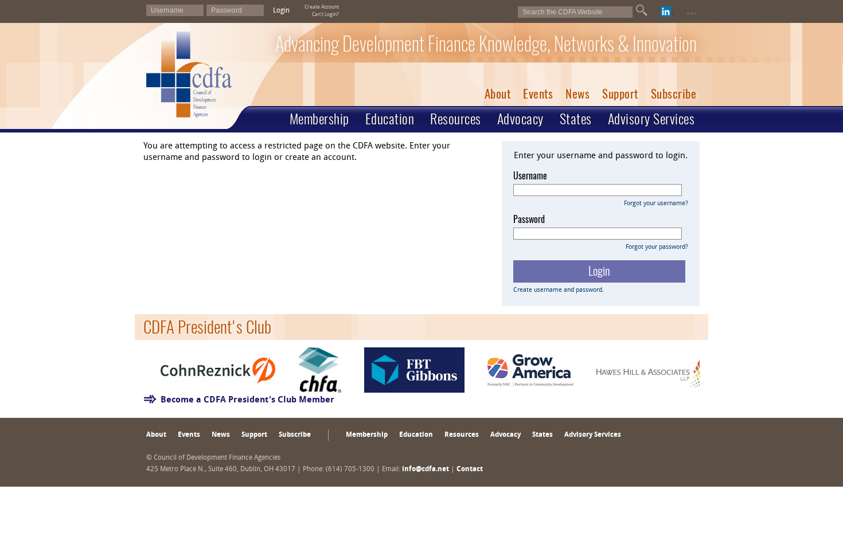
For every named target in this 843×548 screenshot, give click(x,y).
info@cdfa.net (425, 469)
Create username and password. (558, 290)
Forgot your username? (656, 204)
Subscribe (674, 93)
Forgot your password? (657, 247)
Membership (319, 118)
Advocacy (520, 118)
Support (620, 93)
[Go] (641, 10)
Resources (455, 118)
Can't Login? (325, 14)
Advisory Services (651, 118)
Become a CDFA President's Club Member (247, 400)
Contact (469, 469)
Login (281, 10)
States (576, 118)
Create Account (322, 7)
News (577, 93)
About (498, 93)
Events (538, 93)
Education (390, 118)
